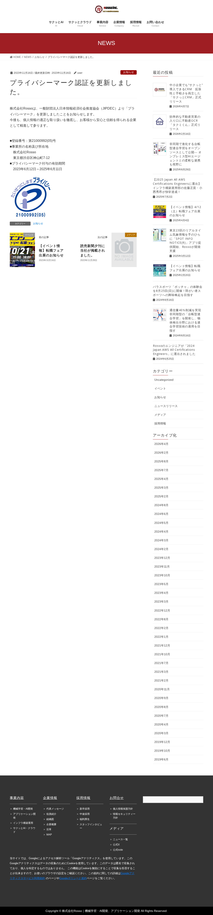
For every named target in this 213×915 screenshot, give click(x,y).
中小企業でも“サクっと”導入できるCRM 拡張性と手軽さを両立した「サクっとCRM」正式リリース (186, 93)
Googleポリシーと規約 (73, 878)
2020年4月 (161, 724)
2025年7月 (161, 470)
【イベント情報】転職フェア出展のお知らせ (51, 250)
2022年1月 (161, 636)
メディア (160, 414)
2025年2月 (161, 496)
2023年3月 (161, 601)
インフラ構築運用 (21, 822)
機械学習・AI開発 (21, 808)
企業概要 (49, 824)
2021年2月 (161, 680)
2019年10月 (162, 750)
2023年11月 (162, 566)
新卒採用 (83, 808)
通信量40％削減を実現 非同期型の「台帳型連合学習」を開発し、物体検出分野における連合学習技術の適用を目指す (187, 320)
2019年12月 (162, 742)
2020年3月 (161, 733)
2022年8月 (161, 619)
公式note (116, 849)
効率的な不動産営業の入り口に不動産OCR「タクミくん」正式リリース (185, 123)
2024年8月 (161, 505)
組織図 (48, 819)
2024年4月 (161, 531)
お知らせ (128, 72)
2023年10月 (162, 575)
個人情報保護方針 (121, 808)
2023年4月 (161, 592)
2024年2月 (161, 549)
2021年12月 (162, 645)
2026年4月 (161, 444)
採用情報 (160, 423)
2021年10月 (162, 654)
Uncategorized (163, 379)
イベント (160, 388)
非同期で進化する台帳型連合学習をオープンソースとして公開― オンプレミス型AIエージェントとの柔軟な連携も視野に (186, 154)
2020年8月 (161, 707)
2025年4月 (161, 479)
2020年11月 (162, 689)
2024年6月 (161, 514)
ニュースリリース (166, 406)
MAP (47, 834)
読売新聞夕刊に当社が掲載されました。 (92, 250)
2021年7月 (161, 663)
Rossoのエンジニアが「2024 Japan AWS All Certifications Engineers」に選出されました (174, 350)
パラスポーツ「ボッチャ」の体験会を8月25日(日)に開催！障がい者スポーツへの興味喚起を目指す (177, 291)
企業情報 (50, 798)
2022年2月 (161, 628)
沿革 (47, 829)
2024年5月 (161, 522)
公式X (115, 844)
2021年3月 (161, 671)
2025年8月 (161, 461)
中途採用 (83, 814)
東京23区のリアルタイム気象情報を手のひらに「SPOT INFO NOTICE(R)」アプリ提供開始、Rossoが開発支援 (185, 240)
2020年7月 (161, 715)
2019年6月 (161, 759)
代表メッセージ (53, 808)
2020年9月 (161, 698)
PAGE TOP (201, 880)
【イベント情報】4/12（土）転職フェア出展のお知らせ (185, 211)
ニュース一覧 (119, 839)
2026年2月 (161, 452)
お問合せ (117, 798)
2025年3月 (161, 487)
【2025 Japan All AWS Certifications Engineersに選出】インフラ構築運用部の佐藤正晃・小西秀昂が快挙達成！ (177, 185)
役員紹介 (49, 814)
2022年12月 (162, 610)
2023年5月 (161, 584)
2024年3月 (161, 540)
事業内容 (17, 798)
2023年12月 (162, 557)
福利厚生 (83, 819)
